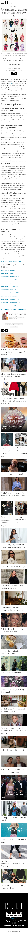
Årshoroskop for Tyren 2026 (8, 273)
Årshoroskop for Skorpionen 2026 (10, 292)
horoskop (8, 324)
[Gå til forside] (8, 2)
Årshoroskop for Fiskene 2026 (9, 305)
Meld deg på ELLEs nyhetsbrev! (13, 309)
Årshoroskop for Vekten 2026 (8, 289)
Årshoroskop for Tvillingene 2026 (10, 276)
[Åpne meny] (2, 2)
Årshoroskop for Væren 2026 (8, 270)
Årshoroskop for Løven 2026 (8, 283)
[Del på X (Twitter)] (15, 73)
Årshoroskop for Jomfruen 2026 (9, 286)
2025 (10, 83)
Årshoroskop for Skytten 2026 (9, 296)
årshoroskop (14, 326)
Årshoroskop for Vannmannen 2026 (10, 302)
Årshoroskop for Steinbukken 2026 (10, 299)
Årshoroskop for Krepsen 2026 (9, 279)
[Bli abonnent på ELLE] (14, 918)
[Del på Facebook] (12, 73)
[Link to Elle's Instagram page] (7, 913)
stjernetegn (19, 324)
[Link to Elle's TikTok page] (16, 913)
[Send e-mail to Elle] (20, 913)
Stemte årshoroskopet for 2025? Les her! (11, 261)
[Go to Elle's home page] (14, 906)
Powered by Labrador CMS (14, 931)
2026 (13, 324)
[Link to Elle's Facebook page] (11, 913)
